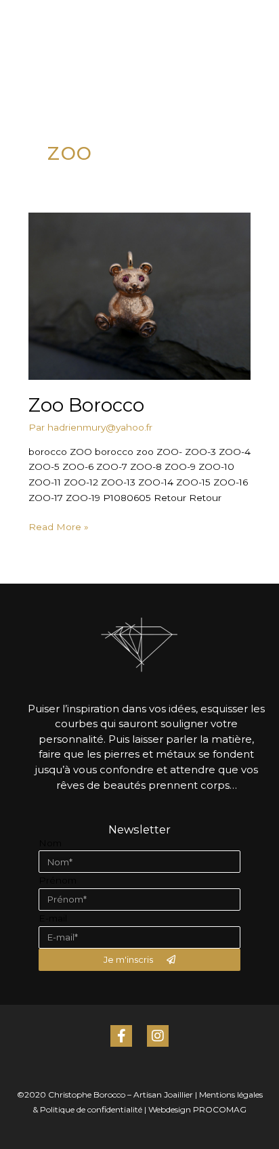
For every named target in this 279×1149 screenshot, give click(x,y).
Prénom (58, 880)
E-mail (53, 918)
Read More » (58, 525)
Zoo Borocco (86, 405)
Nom (50, 843)
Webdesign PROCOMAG (197, 1109)
